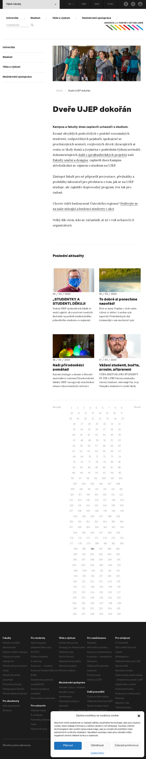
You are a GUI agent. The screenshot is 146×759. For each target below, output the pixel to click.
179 (88, 543)
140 (97, 510)
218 (109, 576)
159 (88, 527)
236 (110, 592)
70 (89, 456)
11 (79, 413)
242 (110, 597)
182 (113, 543)
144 (75, 516)
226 (75, 586)
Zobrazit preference (127, 745)
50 (97, 440)
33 (74, 429)
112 (96, 489)
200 (110, 559)
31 (112, 423)
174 (105, 538)
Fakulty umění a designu (70, 160)
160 (97, 527)
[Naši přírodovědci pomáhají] (73, 346)
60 (119, 445)
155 (113, 521)
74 (119, 456)
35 (89, 429)
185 (84, 548)
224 (110, 581)
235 (101, 592)
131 (79, 505)
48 (81, 440)
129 (122, 500)
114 (113, 489)
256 (75, 614)
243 (119, 597)
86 (104, 467)
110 (81, 489)
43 (96, 434)
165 (84, 532)
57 (96, 445)
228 (92, 586)
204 (92, 565)
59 (111, 445)
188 (109, 548)
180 (97, 543)
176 (122, 538)
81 (119, 461)
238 (74, 597)
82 (74, 467)
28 (89, 423)
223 (101, 581)
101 (112, 478)
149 (118, 516)
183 (122, 543)
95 (119, 472)
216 (92, 576)
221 (83, 581)
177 (71, 543)
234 (92, 592)
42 (88, 434)
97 (80, 478)
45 (112, 434)
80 (112, 461)
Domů (59, 90)
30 (104, 423)
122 (121, 494)
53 (119, 440)
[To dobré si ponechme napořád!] (120, 280)
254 (110, 608)
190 (75, 554)
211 (101, 570)
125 (88, 500)
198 (92, 559)
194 (109, 554)
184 (75, 548)
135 (113, 505)
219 (118, 576)
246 (92, 603)
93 (104, 472)
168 (109, 532)
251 (83, 608)
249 (119, 603)
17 (122, 413)
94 (112, 472)
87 (112, 467)
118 (88, 494)
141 (105, 510)
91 (89, 472)
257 (83, 614)
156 (122, 521)
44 (104, 434)
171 (79, 538)
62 (81, 451)
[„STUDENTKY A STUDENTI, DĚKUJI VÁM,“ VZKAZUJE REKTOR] (73, 280)
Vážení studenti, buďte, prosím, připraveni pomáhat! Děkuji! (119, 369)
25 (122, 418)
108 (118, 483)
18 (71, 418)
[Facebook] (126, 4)
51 (105, 440)
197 (83, 559)
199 (101, 559)
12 (86, 413)
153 (96, 521)
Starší (137, 407)
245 (83, 603)
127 (105, 500)
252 (92, 608)
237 (119, 592)
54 (74, 445)
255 (118, 608)
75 (74, 461)
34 (81, 429)
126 (96, 500)
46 (119, 434)
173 (96, 538)
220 (75, 581)
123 (71, 500)
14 (100, 413)
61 (73, 451)
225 (118, 581)
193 (101, 554)
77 (89, 461)
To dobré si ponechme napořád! (118, 301)
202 (74, 565)
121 (112, 494)
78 (97, 461)
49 (89, 440)
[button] (139, 716)
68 (74, 456)
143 (122, 510)
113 (104, 489)
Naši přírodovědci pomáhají (68, 367)
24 (115, 418)
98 (88, 478)
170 (71, 538)
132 (88, 505)
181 (105, 543)
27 (82, 423)
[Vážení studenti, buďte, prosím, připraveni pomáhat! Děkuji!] (120, 346)
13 (93, 413)
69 (81, 456)
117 (80, 494)
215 (84, 576)
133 (96, 505)
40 (73, 434)
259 (101, 614)
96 (72, 478)
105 (92, 483)
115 (121, 489)
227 (84, 586)
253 (101, 608)
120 (104, 494)
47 (74, 440)
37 (104, 429)
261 (119, 614)
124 (80, 500)
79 (104, 461)
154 (105, 521)
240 (92, 597)
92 (96, 472)
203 (83, 565)
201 (118, 559)
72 (104, 456)
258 (92, 614)
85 (96, 467)
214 (75, 576)
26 (74, 423)
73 (112, 456)
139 (88, 510)
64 (96, 451)
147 (101, 516)
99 (95, 478)
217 (101, 576)
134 (105, 505)
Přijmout (68, 745)
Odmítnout (97, 745)
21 (93, 418)
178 (80, 543)
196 (75, 559)
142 (113, 510)
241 (101, 597)
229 (101, 586)
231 (119, 586)
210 (93, 570)
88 (119, 467)
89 (73, 472)
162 (113, 527)
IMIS (97, 4)
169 (118, 532)
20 (85, 418)
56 (89, 445)
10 (72, 413)
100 (104, 478)
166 (92, 532)
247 (101, 603)
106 (101, 483)
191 (83, 554)
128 (113, 500)
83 (81, 467)
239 (83, 597)
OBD (83, 4)
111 (89, 489)
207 (119, 565)
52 (112, 440)
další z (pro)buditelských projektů (102, 155)
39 (119, 429)
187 (101, 548)
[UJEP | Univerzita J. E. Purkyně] (123, 27)
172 (88, 538)
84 (89, 467)
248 (110, 603)
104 (84, 483)
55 (81, 445)
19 (78, 418)
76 (81, 461)
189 (118, 548)
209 (84, 570)
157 (71, 527)
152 (88, 521)
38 (112, 429)
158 (79, 527)
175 (113, 538)
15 (107, 413)
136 (122, 505)
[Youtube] (140, 4)
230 (110, 586)
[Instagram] (133, 4)
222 (92, 581)
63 (88, 451)
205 (101, 565)
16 (114, 413)
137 (71, 510)
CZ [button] (69, 4)
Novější (57, 407)
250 (75, 608)
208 (75, 570)
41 (81, 434)
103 (75, 483)
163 (122, 527)
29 (97, 423)
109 (73, 489)
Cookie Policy (97, 753)
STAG (110, 4)
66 (112, 451)
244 (74, 603)
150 (71, 521)
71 (97, 456)
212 (109, 570)
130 (71, 505)
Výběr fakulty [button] (13, 4)
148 (109, 516)
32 (119, 423)
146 (92, 516)
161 (105, 527)
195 (118, 554)
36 (96, 429)
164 (75, 532)
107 (109, 483)
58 (104, 445)
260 (110, 614)
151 (79, 521)
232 (75, 592)
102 (120, 478)
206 (110, 565)
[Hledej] (33, 25)
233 (83, 592)
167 (101, 532)
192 (92, 554)
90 (81, 472)
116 (72, 494)
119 (96, 494)
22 (100, 418)
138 (79, 510)
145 (84, 516)
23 (107, 418)
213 (118, 570)
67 (119, 451)
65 (104, 451)
